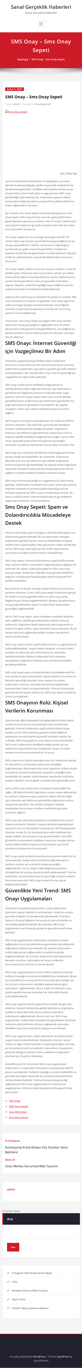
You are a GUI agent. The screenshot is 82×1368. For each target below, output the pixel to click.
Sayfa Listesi (19, 1299)
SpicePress (63, 1356)
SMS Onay (15, 1100)
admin (16, 104)
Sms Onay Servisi (18, 1117)
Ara (10, 1219)
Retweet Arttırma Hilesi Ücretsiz (30, 1290)
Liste (14, 1281)
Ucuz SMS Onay (18, 1112)
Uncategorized (43, 104)
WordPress (39, 1356)
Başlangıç (23, 59)
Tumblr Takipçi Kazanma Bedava (30, 1308)
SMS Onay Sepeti (18, 1106)
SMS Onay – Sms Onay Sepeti (48, 59)
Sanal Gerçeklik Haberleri (41, 6)
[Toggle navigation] (41, 24)
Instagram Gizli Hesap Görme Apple (32, 1273)
